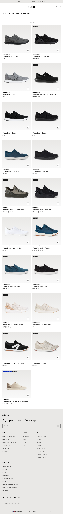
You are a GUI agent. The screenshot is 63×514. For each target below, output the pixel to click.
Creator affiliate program (10, 484)
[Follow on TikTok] (19, 497)
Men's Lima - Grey (8, 95)
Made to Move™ (7, 475)
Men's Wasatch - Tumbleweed (13, 210)
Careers (4, 481)
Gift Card (39, 445)
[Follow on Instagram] (11, 497)
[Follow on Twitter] (7, 497)
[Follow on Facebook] (3, 497)
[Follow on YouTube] (15, 497)
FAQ (24, 445)
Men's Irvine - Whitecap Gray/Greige (15, 401)
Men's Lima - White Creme (41, 325)
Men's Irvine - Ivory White (11, 248)
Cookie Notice (41, 457)
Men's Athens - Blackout (41, 56)
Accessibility (41, 448)
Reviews (25, 439)
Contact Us (5, 448)
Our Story (5, 469)
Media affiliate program (9, 487)
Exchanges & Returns (9, 442)
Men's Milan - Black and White (13, 363)
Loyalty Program (7, 478)
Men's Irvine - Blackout (40, 171)
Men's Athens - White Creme (12, 325)
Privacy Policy (41, 451)
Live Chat (5, 451)
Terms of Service (42, 454)
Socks (39, 442)
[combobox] (21, 511)
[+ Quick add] (28, 50)
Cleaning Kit (40, 439)
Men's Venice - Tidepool (11, 286)
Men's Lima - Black (9, 133)
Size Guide (5, 439)
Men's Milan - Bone (39, 363)
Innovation (26, 436)
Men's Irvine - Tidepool (10, 171)
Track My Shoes (7, 445)
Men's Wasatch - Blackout (41, 210)
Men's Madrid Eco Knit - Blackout (44, 95)
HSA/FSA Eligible (42, 436)
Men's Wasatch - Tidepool (41, 248)
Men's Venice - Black (39, 286)
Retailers (5, 490)
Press (4, 472)
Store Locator (6, 466)
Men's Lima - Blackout (40, 133)
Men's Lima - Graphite (10, 56)
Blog (24, 442)
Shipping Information (8, 436)
